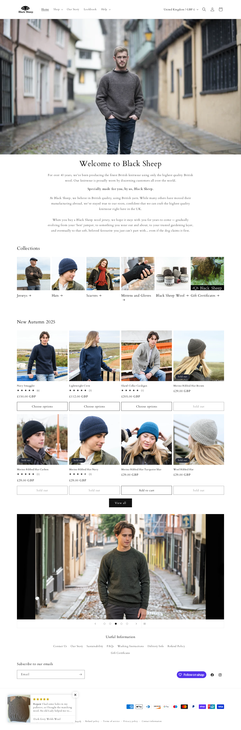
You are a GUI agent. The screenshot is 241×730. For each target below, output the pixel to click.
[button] (58, 9)
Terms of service (111, 721)
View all (120, 503)
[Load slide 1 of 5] (104, 624)
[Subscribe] (80, 674)
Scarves (92, 295)
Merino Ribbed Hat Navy (83, 469)
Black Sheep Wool (170, 295)
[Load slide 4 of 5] (121, 624)
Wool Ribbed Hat (183, 469)
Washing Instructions (130, 646)
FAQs (110, 646)
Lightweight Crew (79, 385)
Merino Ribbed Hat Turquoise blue (141, 469)
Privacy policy (130, 721)
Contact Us (60, 646)
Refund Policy (176, 646)
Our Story (77, 646)
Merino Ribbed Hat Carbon (32, 469)
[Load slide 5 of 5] (127, 624)
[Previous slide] (95, 624)
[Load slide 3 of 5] (116, 624)
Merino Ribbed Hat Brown (188, 385)
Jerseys (22, 295)
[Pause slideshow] (146, 624)
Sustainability (95, 646)
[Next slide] (136, 624)
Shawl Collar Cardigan (134, 385)
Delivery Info (156, 646)
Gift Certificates (203, 295)
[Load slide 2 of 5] (110, 624)
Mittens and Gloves (136, 295)
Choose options (42, 406)
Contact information (152, 721)
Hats (55, 295)
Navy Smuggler (26, 385)
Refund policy (92, 721)
